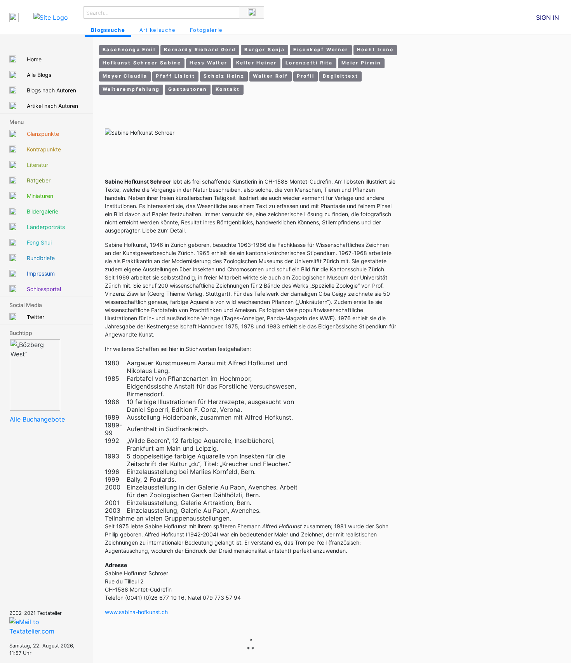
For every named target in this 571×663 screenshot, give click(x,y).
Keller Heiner (256, 63)
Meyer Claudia (125, 76)
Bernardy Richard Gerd (200, 49)
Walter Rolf (270, 76)
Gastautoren (187, 89)
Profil (305, 76)
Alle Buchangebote (37, 419)
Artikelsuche (157, 30)
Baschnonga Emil (129, 49)
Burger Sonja (264, 49)
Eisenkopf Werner (320, 49)
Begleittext (340, 76)
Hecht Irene (375, 49)
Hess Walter (208, 63)
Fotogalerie (206, 30)
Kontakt (228, 89)
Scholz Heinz (224, 76)
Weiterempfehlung (131, 89)
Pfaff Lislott (175, 76)
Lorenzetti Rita (309, 63)
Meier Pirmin (361, 63)
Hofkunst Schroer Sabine (142, 63)
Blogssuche (108, 30)
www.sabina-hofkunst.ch (136, 612)
